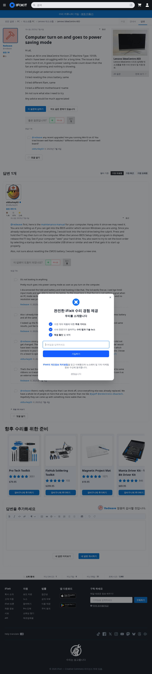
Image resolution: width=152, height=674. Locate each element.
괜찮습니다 (76, 373)
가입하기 (76, 353)
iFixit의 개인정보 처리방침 (55, 364)
